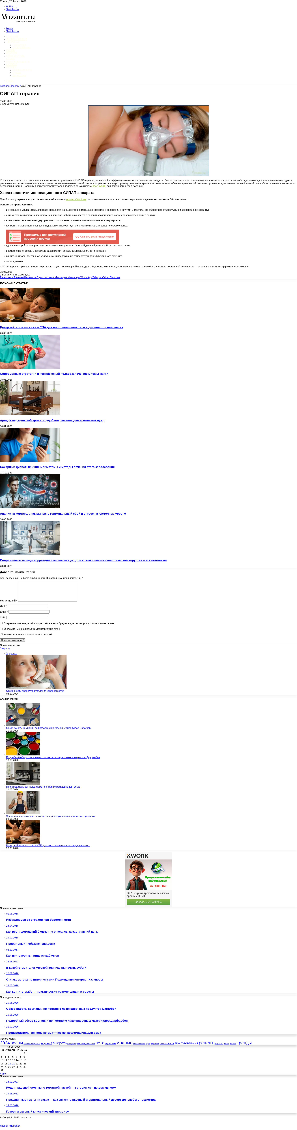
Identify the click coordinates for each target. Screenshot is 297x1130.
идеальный (89, 1044)
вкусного (28, 1044)
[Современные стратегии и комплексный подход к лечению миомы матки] (30, 368)
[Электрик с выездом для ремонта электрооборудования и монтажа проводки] (23, 813)
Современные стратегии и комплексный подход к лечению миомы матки (54, 373)
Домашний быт (16, 39)
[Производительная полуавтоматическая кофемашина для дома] (23, 784)
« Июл (3, 1073)
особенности (139, 1044)
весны (17, 1042)
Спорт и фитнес (21, 47)
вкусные (36, 1044)
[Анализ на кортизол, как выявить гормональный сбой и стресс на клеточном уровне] (30, 507)
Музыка (16, 72)
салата (233, 1044)
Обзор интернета (22, 70)
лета (100, 1042)
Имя (3, 606)
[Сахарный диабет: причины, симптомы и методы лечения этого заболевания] (30, 461)
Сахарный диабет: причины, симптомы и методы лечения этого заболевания (57, 467)
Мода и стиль (15, 56)
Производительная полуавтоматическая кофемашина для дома (43, 786)
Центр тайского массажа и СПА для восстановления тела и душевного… (48, 845)
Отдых (10, 59)
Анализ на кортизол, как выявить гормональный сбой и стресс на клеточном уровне (63, 513)
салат (226, 1044)
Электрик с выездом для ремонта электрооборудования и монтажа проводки (50, 816)
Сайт (3, 617)
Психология (19, 45)
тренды (244, 1042)
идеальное (79, 1044)
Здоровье (13, 42)
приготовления (186, 1043)
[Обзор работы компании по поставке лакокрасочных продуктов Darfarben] (23, 725)
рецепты (218, 1043)
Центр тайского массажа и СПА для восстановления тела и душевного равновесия (61, 327)
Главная (5, 86)
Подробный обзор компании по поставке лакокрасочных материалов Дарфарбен (53, 757)
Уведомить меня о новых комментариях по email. (32, 629)
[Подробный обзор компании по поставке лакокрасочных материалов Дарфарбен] (23, 754)
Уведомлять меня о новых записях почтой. (28, 634)
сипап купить (98, 186)
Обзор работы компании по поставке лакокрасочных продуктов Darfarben (48, 728)
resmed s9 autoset (76, 199)
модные (124, 1042)
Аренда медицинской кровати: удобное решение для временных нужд (52, 420)
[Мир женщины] (18, 23)
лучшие (110, 1043)
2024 (5, 1042)
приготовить (165, 1043)
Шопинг (11, 64)
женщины (71, 1044)
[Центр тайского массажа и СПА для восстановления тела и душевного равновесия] (30, 321)
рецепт (206, 1042)
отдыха (154, 1044)
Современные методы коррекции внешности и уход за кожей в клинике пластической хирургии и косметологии (83, 560)
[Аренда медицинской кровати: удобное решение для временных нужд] (30, 414)
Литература (19, 75)
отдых (148, 1044)
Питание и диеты (18, 61)
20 (13, 1063)
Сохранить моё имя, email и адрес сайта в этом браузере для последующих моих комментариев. (59, 623)
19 (9, 1063)
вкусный (46, 1043)
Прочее (11, 67)
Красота (11, 53)
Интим (10, 50)
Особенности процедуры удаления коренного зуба (35, 691)
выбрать (60, 1043)
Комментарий (8, 600)
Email (4, 611)
